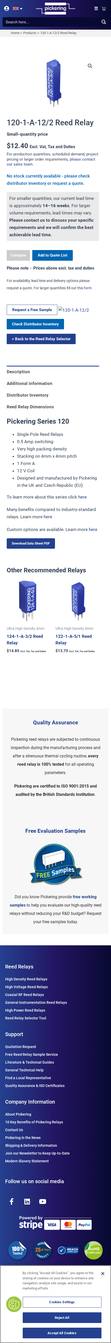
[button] (96, 8)
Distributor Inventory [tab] (28, 395)
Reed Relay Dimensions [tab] (30, 406)
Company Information (30, 1102)
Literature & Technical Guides (29, 1062)
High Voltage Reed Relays (26, 987)
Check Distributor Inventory (35, 324)
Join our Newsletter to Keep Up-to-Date (37, 1153)
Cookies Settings (62, 1302)
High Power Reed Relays (25, 1010)
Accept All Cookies (61, 1333)
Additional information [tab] (29, 383)
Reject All (62, 1318)
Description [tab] (18, 371)
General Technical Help (24, 1070)
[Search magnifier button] (103, 22)
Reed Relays (19, 967)
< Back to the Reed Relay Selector (41, 339)
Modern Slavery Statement (27, 1161)
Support (14, 1034)
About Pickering (18, 1114)
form (88, 288)
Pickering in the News (23, 1138)
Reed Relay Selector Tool (25, 1018)
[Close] (102, 1273)
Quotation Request (20, 1047)
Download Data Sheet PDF (31, 543)
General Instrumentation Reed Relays (36, 1002)
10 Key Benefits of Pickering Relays (34, 1122)
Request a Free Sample (32, 309)
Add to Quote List (52, 255)
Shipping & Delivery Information (31, 1145)
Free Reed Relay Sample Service (31, 1054)
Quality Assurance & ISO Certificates (35, 1086)
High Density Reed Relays (26, 979)
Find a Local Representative (28, 1078)
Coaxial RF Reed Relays (24, 995)
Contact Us (14, 1130)
